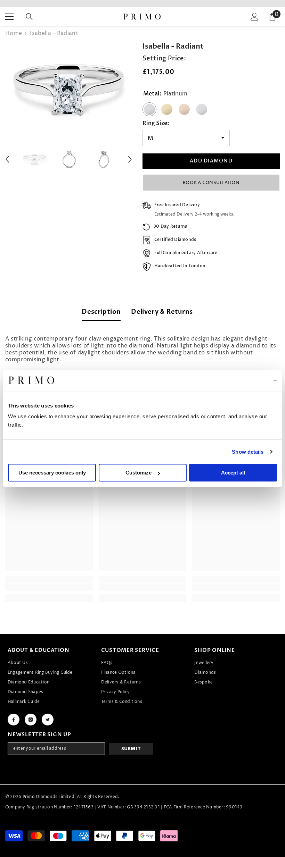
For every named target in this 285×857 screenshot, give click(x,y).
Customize (138, 473)
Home (13, 33)
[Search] (29, 16)
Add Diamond (211, 161)
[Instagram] (30, 719)
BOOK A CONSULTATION (211, 182)
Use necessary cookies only (52, 473)
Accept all (233, 473)
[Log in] (254, 16)
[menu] (9, 16)
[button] (7, 159)
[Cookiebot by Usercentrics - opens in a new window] (246, 380)
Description (101, 312)
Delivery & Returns (162, 312)
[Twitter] (48, 719)
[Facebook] (13, 719)
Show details (247, 452)
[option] (68, 86)
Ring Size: (155, 123)
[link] (49, 587)
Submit (131, 749)
